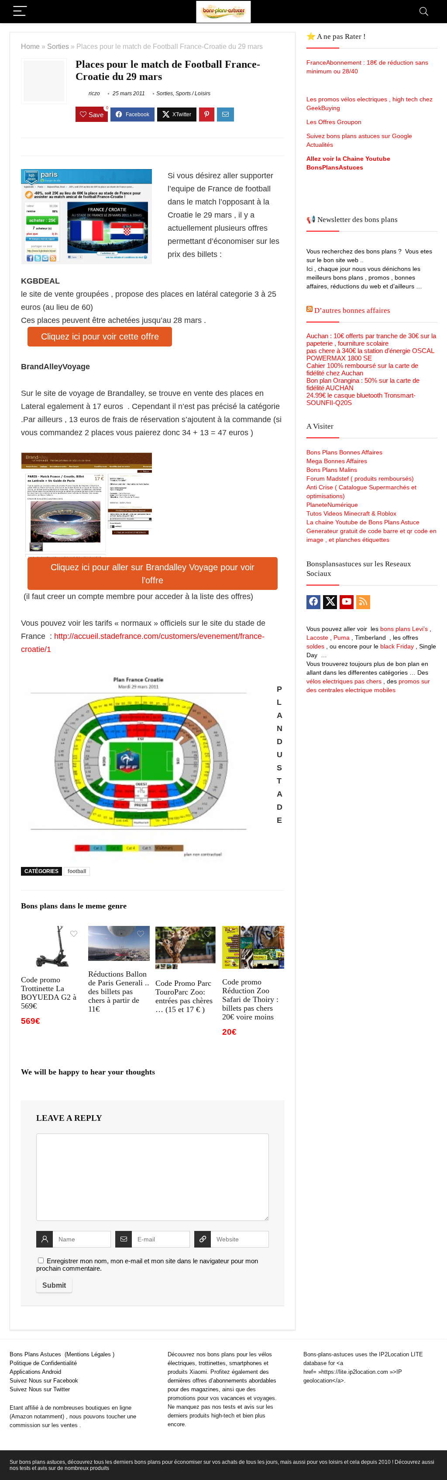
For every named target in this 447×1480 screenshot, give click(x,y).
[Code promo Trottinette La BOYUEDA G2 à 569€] (52, 932)
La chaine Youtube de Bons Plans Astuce (362, 522)
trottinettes (212, 1363)
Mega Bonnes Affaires (336, 461)
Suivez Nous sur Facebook (44, 1380)
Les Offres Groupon (334, 121)
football (77, 871)
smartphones (245, 1363)
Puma (342, 637)
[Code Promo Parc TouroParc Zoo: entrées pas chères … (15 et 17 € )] (186, 932)
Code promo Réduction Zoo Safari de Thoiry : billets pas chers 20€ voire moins (250, 999)
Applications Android (35, 1372)
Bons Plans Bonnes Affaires (344, 452)
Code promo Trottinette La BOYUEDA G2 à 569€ (48, 992)
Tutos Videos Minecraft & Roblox (351, 513)
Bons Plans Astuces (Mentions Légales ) (62, 1354)
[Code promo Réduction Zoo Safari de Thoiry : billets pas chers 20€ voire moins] (253, 932)
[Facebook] (313, 602)
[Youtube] (347, 602)
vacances (233, 1398)
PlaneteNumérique (332, 504)
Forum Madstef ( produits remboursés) (360, 478)
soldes (315, 646)
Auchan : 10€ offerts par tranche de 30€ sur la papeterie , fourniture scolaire (371, 339)
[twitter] (330, 602)
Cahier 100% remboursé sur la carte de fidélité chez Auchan (362, 369)
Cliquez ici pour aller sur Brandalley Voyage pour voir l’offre (152, 573)
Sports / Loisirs (192, 93)
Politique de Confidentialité (43, 1363)
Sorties (58, 46)
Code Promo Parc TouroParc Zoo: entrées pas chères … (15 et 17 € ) (184, 996)
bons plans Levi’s (404, 628)
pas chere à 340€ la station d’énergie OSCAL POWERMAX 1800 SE (370, 354)
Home (30, 46)
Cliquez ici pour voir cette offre (100, 336)
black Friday (397, 646)
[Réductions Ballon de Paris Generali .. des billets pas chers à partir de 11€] (119, 932)
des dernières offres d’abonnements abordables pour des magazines (222, 1381)
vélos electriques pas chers (344, 681)
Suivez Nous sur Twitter (40, 1389)
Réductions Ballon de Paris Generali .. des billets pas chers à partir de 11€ (118, 991)
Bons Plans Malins (331, 469)
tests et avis (238, 1407)
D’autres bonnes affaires (352, 310)
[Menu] (20, 11)
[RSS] (363, 602)
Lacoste (317, 637)
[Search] (423, 11)
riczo (93, 93)
